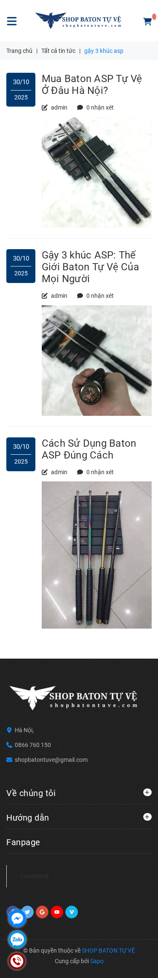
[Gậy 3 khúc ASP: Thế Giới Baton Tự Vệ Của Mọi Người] (97, 360)
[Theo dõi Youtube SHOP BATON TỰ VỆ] (57, 912)
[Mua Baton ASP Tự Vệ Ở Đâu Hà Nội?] (97, 171)
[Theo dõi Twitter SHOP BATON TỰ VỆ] (27, 912)
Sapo (97, 961)
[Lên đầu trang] (134, 961)
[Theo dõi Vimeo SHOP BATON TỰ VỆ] (71, 912)
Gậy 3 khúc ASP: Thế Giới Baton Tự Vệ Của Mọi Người (90, 267)
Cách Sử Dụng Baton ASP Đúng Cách (89, 449)
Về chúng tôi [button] (31, 793)
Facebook (33, 876)
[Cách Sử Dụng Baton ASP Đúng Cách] (97, 554)
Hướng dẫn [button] (27, 817)
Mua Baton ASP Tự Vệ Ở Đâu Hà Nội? (92, 84)
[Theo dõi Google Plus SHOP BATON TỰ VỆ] (42, 912)
